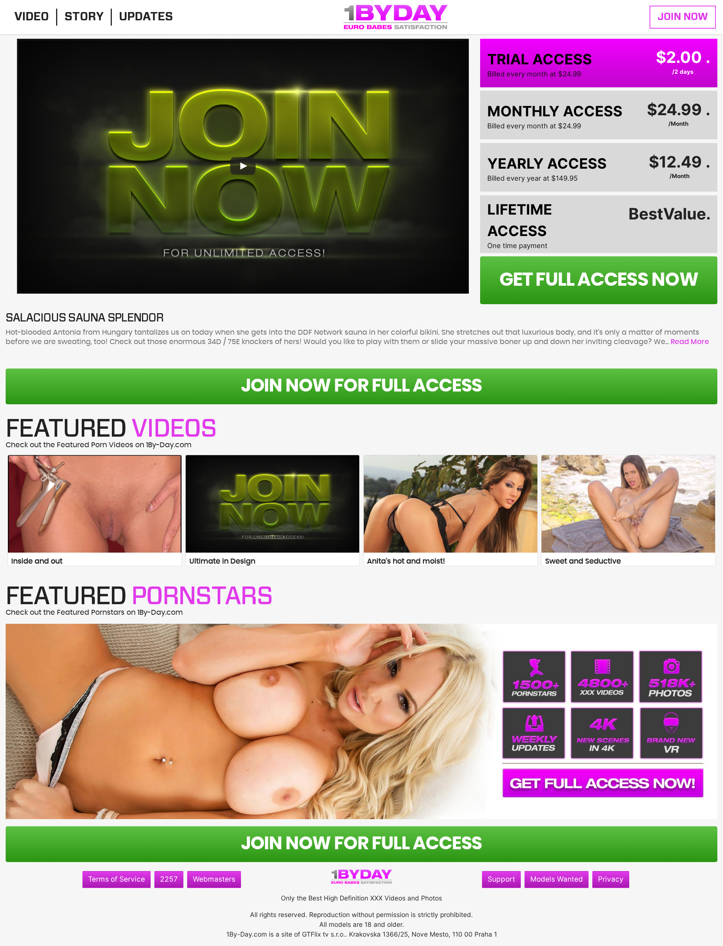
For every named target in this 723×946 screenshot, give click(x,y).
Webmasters (214, 879)
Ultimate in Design (222, 561)
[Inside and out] (95, 504)
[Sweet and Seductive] (628, 504)
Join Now (682, 17)
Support (501, 879)
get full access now (598, 280)
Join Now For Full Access (361, 386)
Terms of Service (116, 879)
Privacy (611, 879)
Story (84, 17)
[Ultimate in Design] (272, 504)
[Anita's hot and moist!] (450, 504)
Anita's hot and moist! (406, 561)
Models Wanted (556, 879)
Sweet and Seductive (583, 561)
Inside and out (37, 561)
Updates (146, 17)
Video (31, 17)
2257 (169, 879)
